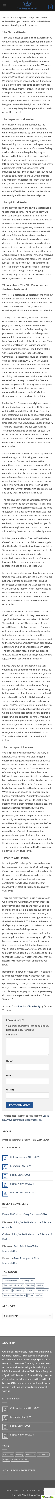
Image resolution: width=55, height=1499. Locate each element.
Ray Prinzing (18, 1290)
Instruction (30, 1454)
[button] (4, 5)
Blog (25, 1490)
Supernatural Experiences (14, 1295)
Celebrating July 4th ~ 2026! (25, 1156)
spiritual (30, 1290)
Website (10, 1089)
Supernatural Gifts (20, 1459)
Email (9, 1075)
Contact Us (43, 1490)
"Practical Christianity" (13, 1285)
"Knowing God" (27, 1280)
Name (9, 1061)
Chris (5, 1234)
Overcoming (43, 1454)
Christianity (8, 1454)
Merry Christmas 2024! (35, 1214)
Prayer (6, 1459)
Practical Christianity (28, 1006)
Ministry (7, 1290)
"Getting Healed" (10, 1280)
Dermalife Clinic (10, 1214)
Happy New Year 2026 (22, 1183)
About (17, 1490)
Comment (11, 1034)
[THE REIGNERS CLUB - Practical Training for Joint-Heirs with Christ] (27, 5)
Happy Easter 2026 (20, 1174)
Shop (32, 1490)
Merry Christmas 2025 (22, 1192)
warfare (39, 1295)
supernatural (42, 1290)
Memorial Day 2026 (20, 1165)
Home (9, 1490)
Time (30, 1295)
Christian (30, 1285)
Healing (40, 1285)
